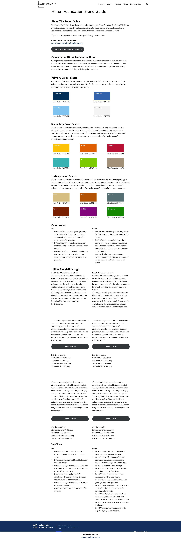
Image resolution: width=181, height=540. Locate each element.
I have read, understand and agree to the (68, 528)
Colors (91, 537)
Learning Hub (135, 4)
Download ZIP (70, 346)
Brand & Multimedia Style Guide (68, 49)
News (125, 4)
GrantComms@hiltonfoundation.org (67, 43)
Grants (118, 4)
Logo (97, 537)
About (84, 537)
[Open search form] (147, 4)
